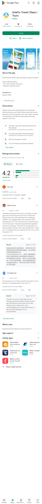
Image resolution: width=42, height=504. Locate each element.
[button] (21, 26)
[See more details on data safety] (9, 147)
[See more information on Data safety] (38, 105)
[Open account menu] (38, 2)
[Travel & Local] (8, 100)
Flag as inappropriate (11, 367)
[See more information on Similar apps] (38, 338)
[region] (21, 25)
